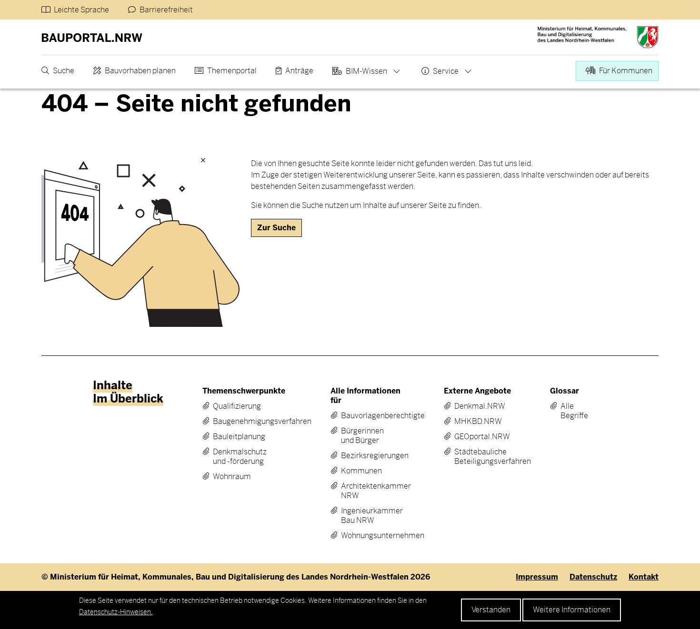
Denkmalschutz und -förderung (240, 456)
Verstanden (490, 610)
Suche (63, 71)
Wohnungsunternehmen (366, 536)
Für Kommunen (625, 71)
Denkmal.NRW (477, 406)
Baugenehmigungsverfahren (242, 421)
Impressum (537, 577)
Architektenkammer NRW (366, 491)
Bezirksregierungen (366, 456)
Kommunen (361, 471)
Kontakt (644, 577)
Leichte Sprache (81, 10)
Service (446, 71)
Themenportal (232, 71)
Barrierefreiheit (166, 10)
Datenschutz (593, 577)
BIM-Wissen (366, 71)
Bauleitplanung (239, 437)
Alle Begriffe (567, 411)
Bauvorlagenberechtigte (366, 416)
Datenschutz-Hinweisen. (116, 612)
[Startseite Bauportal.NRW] (91, 37)
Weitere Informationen (571, 610)
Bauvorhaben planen (140, 71)
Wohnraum (232, 477)
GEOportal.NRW (477, 437)
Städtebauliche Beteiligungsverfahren (477, 456)
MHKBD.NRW (477, 421)
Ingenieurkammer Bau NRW (366, 515)
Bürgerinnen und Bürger (362, 435)
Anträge (299, 71)
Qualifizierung (237, 406)
